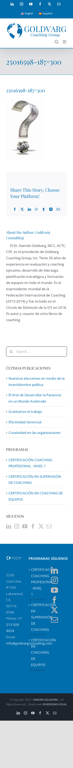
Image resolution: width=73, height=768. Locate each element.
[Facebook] (32, 526)
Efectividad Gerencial (25, 422)
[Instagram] (16, 526)
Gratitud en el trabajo (25, 411)
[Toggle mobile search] (57, 42)
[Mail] (49, 526)
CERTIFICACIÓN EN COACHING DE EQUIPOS (37, 652)
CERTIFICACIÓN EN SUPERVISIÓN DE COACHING (37, 617)
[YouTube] (24, 526)
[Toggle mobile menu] (65, 42)
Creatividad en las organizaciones (35, 432)
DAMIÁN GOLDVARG (45, 699)
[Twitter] (41, 526)
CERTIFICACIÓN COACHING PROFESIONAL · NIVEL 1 (37, 582)
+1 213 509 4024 (14, 624)
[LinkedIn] (8, 526)
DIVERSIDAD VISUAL (55, 704)
